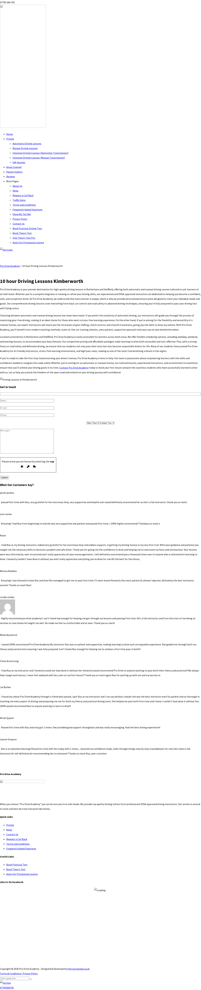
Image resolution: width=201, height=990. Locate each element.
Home (9, 134)
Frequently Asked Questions (27, 209)
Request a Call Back (23, 195)
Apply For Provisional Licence (28, 242)
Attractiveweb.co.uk (79, 968)
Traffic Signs (19, 200)
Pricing (10, 138)
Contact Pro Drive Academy (74, 367)
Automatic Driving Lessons (27, 143)
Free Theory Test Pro (24, 237)
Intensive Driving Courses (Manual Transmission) (39, 157)
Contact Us (18, 223)
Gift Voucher (19, 162)
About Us (17, 186)
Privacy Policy (20, 219)
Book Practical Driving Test (27, 228)
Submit (4, 477)
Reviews (10, 176)
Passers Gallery (14, 171)
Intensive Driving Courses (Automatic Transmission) (40, 152)
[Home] (6, 249)
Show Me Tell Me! (22, 214)
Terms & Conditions (10, 973)
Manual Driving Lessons (25, 148)
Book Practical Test (16, 864)
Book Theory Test (22, 233)
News (15, 190)
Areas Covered (13, 167)
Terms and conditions (24, 204)
